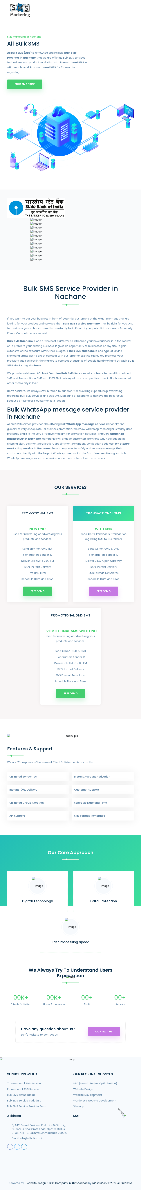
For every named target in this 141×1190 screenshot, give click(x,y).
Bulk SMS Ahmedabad (21, 1095)
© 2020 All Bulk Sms (119, 1183)
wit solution (99, 1183)
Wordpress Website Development (94, 1100)
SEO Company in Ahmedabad (68, 1183)
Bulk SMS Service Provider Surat (27, 1106)
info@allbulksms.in (31, 1138)
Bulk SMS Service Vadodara (24, 1100)
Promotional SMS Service (23, 1089)
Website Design (83, 1089)
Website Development (87, 1095)
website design (36, 1183)
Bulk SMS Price (25, 84)
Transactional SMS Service (24, 1083)
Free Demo (37, 591)
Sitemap (78, 1106)
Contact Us (104, 1031)
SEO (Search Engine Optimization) (95, 1083)
